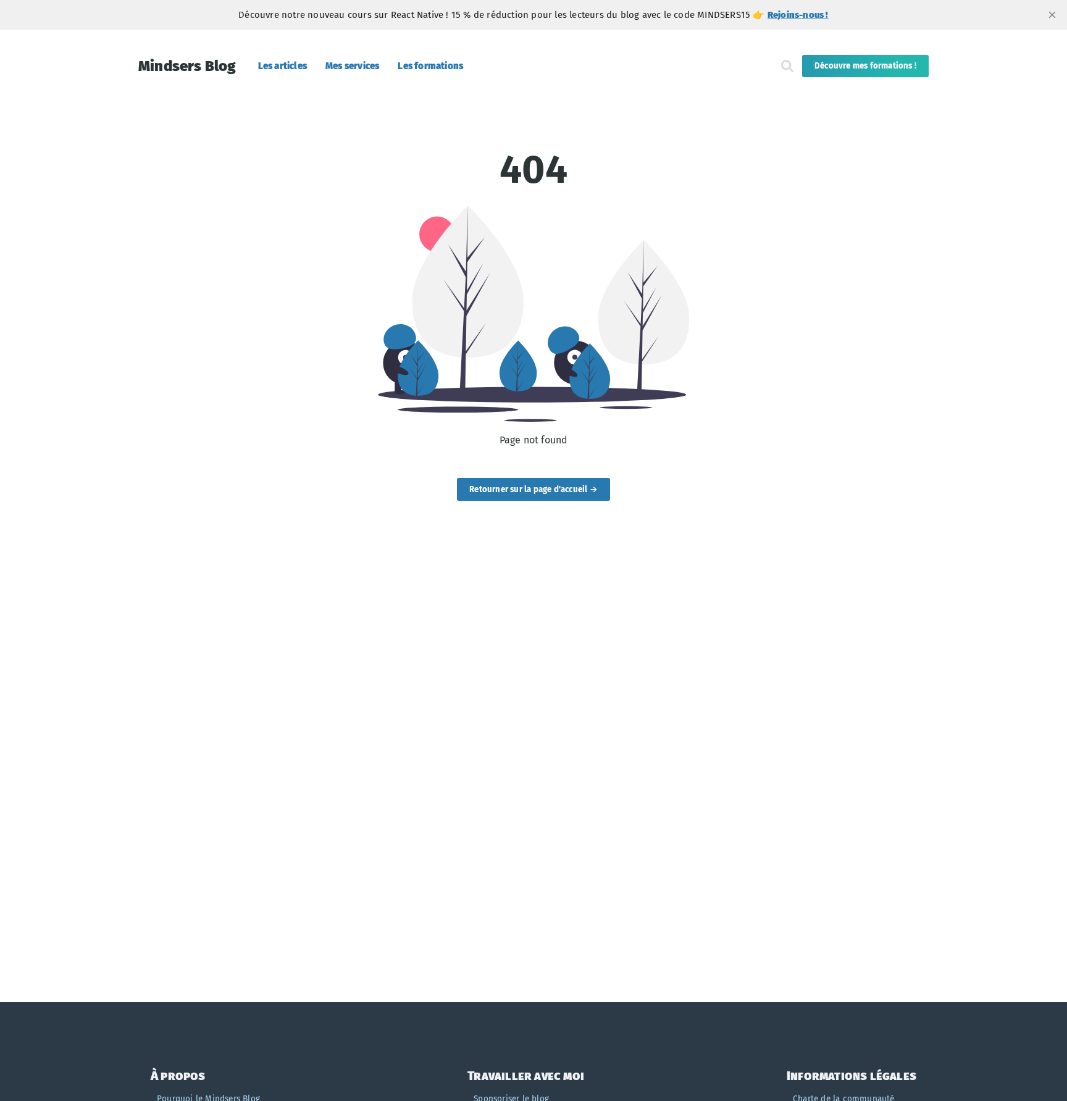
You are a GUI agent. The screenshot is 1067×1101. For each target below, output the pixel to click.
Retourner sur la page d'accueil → (533, 490)
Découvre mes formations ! (865, 66)
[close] (1052, 15)
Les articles (282, 66)
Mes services (352, 66)
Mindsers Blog (187, 66)
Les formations (430, 66)
